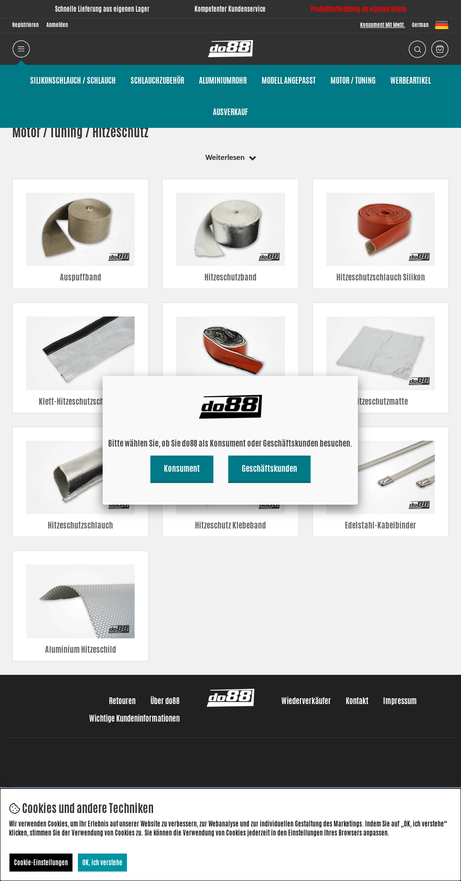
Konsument (182, 468)
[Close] (358, 376)
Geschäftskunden (269, 468)
